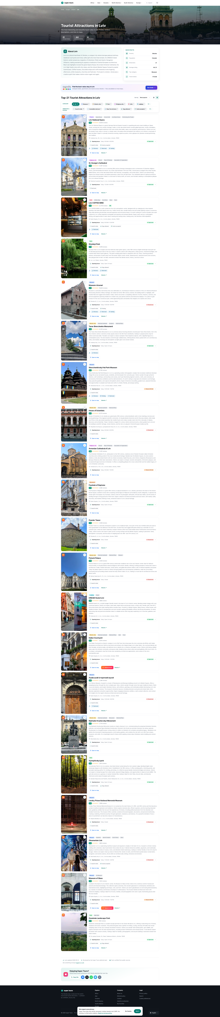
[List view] (157, 97)
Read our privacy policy (105, 1013)
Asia (98, 3)
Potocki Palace (95, 558)
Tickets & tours (108, 667)
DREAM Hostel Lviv (96, 598)
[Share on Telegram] (95, 977)
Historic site (98, 104)
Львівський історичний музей (101, 678)
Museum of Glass (96, 878)
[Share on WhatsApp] (91, 977)
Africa (92, 3)
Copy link (75, 977)
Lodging (141, 104)
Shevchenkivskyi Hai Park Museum (103, 368)
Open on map (95, 152)
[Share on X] (87, 977)
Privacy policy (143, 993)
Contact (119, 998)
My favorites (120, 1003)
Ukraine (73, 9)
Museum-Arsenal (96, 285)
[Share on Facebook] (82, 977)
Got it (137, 1011)
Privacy (76, 1012)
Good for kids (79, 109)
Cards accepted (141, 109)
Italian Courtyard (95, 638)
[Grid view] (153, 97)
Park (109, 104)
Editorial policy (121, 996)
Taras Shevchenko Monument (101, 326)
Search (150, 3)
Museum (86, 104)
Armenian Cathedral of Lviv (100, 449)
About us (119, 993)
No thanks (128, 1011)
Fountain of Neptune (97, 485)
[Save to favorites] (84, 116)
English (154, 1012)
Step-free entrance (112, 109)
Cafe (132, 104)
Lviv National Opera (96, 120)
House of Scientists (96, 411)
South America (128, 3)
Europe (138, 3)
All (76, 104)
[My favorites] (157, 3)
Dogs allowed (127, 109)
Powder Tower (94, 520)
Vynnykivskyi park (96, 761)
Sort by (136, 97)
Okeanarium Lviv (95, 840)
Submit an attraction (123, 1001)
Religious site (120, 104)
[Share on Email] (99, 977)
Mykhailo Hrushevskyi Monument (102, 721)
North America (116, 3)
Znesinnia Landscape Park (99, 918)
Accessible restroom (95, 109)
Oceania (105, 3)
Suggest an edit (80, 962)
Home (62, 9)
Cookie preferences (144, 998)
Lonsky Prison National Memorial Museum (105, 801)
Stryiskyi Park (94, 244)
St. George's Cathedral (98, 163)
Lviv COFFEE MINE (96, 203)
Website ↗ (104, 152)
